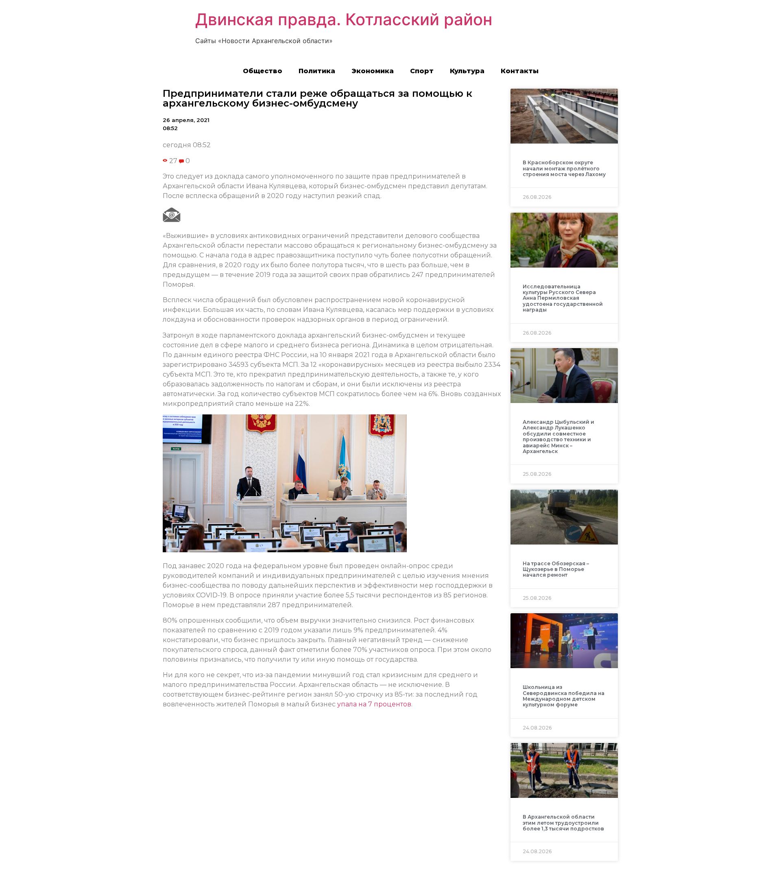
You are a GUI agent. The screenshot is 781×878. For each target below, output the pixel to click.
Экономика (372, 71)
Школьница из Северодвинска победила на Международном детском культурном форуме (563, 696)
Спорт (422, 71)
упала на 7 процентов (374, 704)
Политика (317, 71)
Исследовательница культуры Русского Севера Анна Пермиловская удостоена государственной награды (563, 298)
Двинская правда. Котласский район (343, 19)
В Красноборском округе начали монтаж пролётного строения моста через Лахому (564, 168)
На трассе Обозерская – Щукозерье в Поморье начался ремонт (556, 569)
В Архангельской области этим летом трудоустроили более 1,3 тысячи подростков (563, 823)
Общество (262, 71)
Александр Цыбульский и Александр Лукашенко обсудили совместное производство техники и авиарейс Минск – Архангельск (558, 436)
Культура (467, 71)
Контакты (520, 71)
